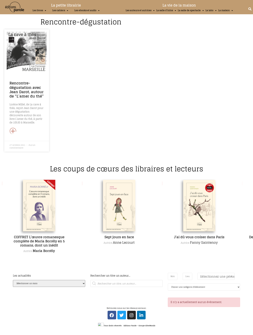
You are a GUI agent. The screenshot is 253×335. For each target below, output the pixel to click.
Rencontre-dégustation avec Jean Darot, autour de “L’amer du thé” (26, 89)
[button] (250, 9)
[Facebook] (112, 315)
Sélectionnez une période (217, 276)
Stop (128, 272)
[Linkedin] (141, 315)
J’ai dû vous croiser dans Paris (199, 237)
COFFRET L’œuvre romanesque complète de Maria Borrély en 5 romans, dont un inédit (38, 241)
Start (125, 272)
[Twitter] (121, 315)
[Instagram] (131, 315)
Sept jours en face (119, 237)
